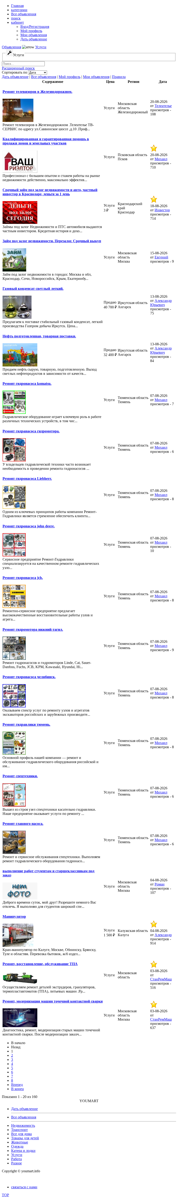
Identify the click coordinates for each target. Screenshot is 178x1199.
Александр (163, 935)
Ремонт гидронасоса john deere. (29, 526)
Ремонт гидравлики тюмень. (26, 724)
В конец (17, 1089)
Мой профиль (69, 77)
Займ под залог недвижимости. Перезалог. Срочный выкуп (52, 241)
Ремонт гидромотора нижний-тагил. (33, 629)
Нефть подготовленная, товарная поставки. (39, 336)
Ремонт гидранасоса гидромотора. (31, 431)
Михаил (161, 159)
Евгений (161, 257)
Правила (119, 77)
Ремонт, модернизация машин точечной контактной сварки (53, 1001)
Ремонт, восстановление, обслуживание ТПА (40, 964)
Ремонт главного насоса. (23, 824)
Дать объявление (15, 77)
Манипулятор (14, 916)
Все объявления (43, 77)
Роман (160, 884)
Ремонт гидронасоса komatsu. (27, 384)
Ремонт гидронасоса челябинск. (29, 677)
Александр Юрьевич (161, 303)
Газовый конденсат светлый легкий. (33, 289)
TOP (5, 1195)
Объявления (11, 47)
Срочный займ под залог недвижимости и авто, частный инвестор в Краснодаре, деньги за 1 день (50, 192)
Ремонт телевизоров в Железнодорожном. (37, 92)
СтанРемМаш (161, 979)
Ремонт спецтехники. (20, 776)
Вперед (17, 1085)
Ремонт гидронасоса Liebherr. (27, 478)
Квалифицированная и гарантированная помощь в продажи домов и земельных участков (46, 141)
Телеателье (163, 106)
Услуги (40, 47)
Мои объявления (96, 77)
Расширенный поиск (18, 68)
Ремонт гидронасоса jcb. (23, 578)
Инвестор (162, 210)
